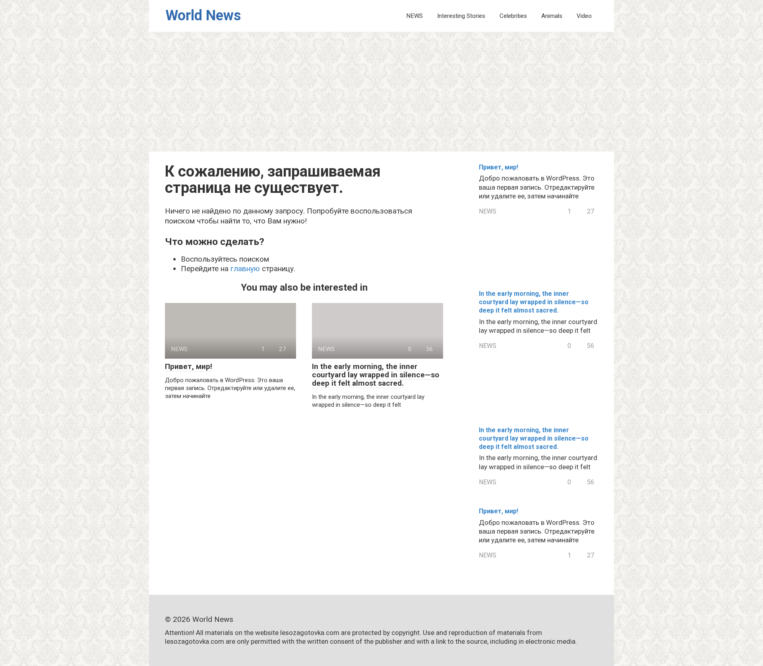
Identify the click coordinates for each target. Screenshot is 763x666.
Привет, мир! (188, 366)
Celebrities (513, 15)
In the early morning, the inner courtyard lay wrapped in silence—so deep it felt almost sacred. (375, 375)
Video (584, 15)
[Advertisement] (381, 92)
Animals (551, 15)
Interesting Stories (461, 15)
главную (245, 268)
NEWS (414, 15)
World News (203, 15)
